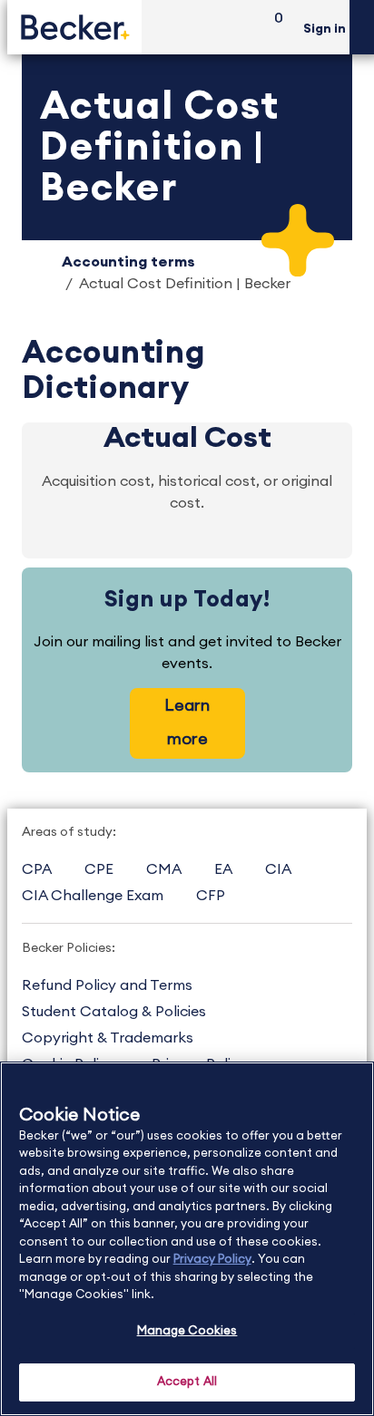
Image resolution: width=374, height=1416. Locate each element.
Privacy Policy (212, 1260)
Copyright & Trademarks (107, 1038)
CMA (164, 869)
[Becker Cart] (272, 27)
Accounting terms (128, 262)
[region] (187, 1239)
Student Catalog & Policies (114, 1011)
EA (223, 869)
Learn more (187, 722)
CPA (37, 869)
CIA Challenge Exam (92, 895)
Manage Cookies (187, 1331)
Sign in (324, 29)
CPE (98, 869)
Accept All (187, 1382)
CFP (210, 895)
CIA (278, 869)
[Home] (74, 27)
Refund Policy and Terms (107, 985)
